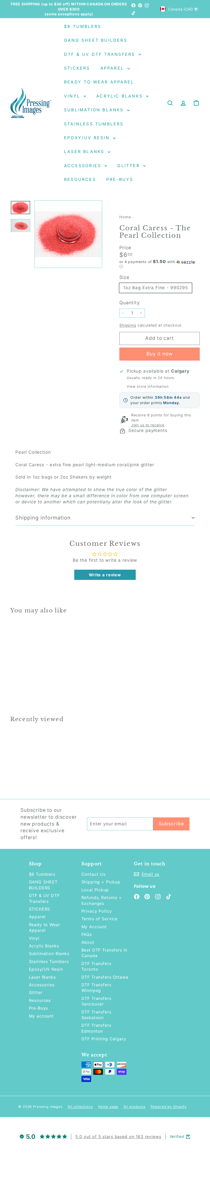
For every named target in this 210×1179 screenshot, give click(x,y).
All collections (80, 1107)
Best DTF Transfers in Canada (104, 952)
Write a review (105, 574)
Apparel (113, 68)
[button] (159, 264)
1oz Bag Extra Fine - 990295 (155, 287)
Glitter (129, 165)
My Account (94, 926)
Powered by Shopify (169, 1107)
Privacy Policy (96, 911)
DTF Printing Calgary (103, 1038)
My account (41, 1016)
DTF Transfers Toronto (96, 966)
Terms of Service (99, 918)
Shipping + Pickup (100, 881)
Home (125, 217)
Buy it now (159, 354)
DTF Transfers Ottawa (104, 977)
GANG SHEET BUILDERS (95, 40)
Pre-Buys (119, 179)
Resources (80, 179)
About (87, 942)
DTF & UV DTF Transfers (100, 54)
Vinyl (73, 96)
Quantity (129, 302)
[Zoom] (68, 234)
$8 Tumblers (82, 26)
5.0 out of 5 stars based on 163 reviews (118, 1136)
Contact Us (93, 874)
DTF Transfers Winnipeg (96, 987)
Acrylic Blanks (120, 96)
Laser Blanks (85, 151)
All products (134, 1107)
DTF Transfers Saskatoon (96, 1014)
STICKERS (77, 68)
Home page (108, 1107)
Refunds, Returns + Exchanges (101, 900)
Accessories (83, 165)
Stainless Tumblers (94, 123)
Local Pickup (95, 889)
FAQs (86, 934)
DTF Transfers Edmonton (96, 1028)
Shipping (127, 325)
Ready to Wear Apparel (99, 81)
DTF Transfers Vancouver (96, 1001)
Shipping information (43, 518)
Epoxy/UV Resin (88, 137)
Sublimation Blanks (95, 109)
